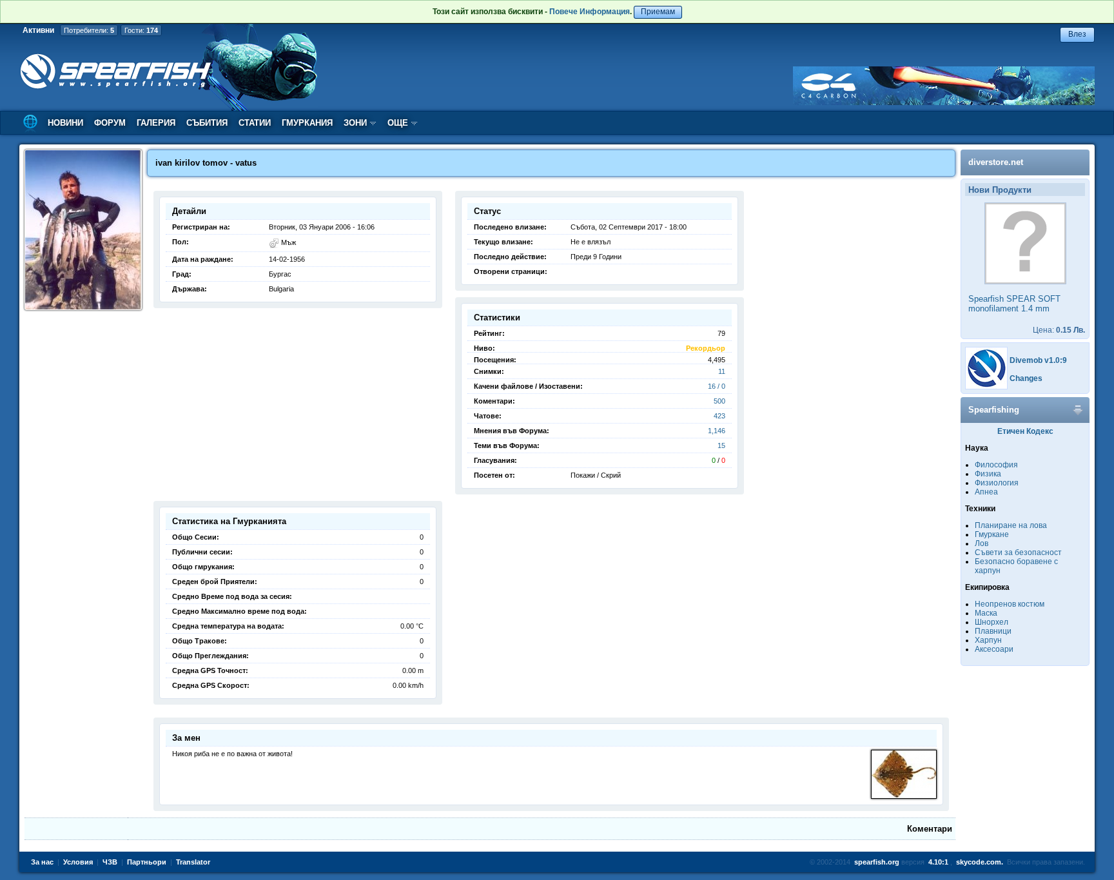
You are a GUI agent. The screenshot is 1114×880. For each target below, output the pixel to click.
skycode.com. (979, 862)
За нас (42, 862)
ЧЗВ (110, 862)
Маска (986, 613)
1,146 (716, 431)
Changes (1026, 378)
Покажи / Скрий (596, 475)
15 (721, 445)
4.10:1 (938, 862)
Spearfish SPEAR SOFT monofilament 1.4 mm (1014, 303)
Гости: (141, 30)
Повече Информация (589, 11)
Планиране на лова (1011, 525)
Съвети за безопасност (1018, 552)
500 (719, 401)
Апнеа (986, 491)
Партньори (146, 862)
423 (719, 416)
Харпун (988, 640)
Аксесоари (994, 649)
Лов (981, 543)
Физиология (997, 482)
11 (721, 371)
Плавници (993, 631)
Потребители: (89, 30)
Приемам (658, 11)
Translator (193, 862)
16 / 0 (716, 386)
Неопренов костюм (1009, 604)
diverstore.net (995, 162)
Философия (996, 464)
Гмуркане (992, 534)
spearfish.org (876, 862)
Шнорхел (991, 622)
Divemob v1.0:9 (1038, 360)
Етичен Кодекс (1025, 431)
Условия (78, 862)
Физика (988, 473)
